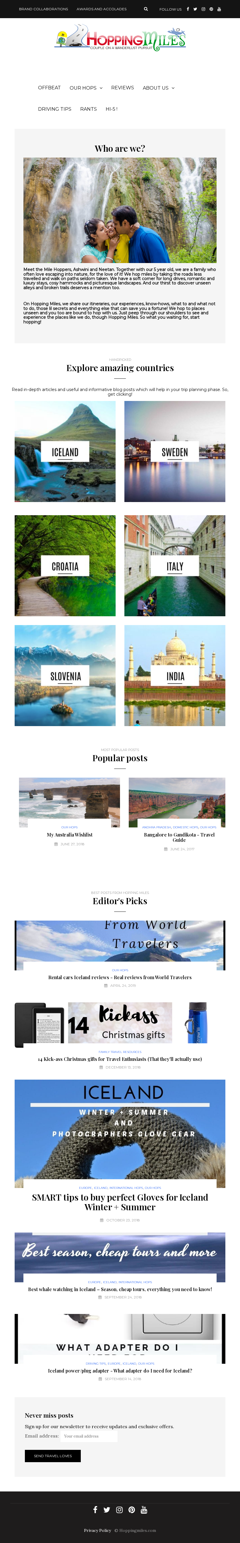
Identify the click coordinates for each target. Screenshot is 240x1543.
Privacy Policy (97, 1530)
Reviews (122, 88)
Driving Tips (54, 109)
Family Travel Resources (120, 1052)
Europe (85, 1188)
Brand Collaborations (43, 9)
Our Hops (83, 88)
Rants (88, 109)
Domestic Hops (181, 827)
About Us (156, 88)
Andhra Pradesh (152, 827)
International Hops (126, 1188)
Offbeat (49, 88)
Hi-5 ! (111, 109)
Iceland (100, 1188)
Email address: (42, 1436)
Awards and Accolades (101, 9)
